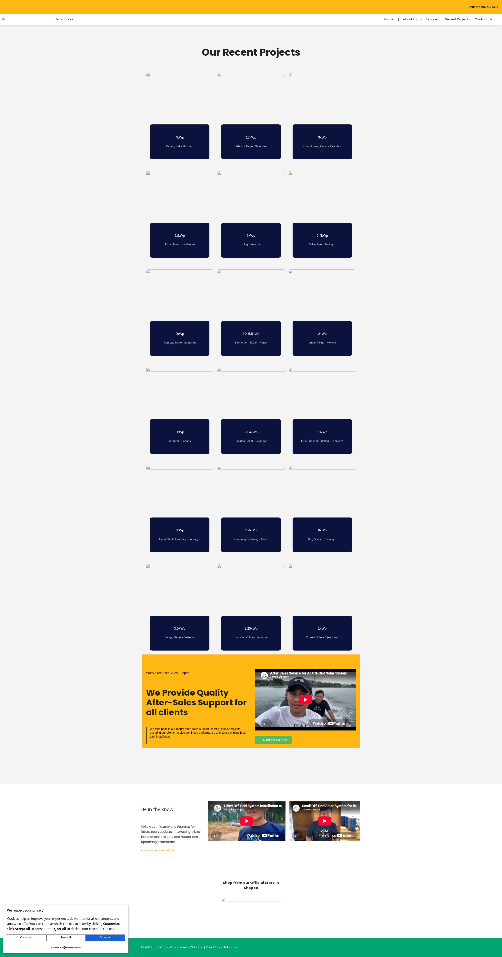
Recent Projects (457, 19)
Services (432, 19)
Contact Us (483, 19)
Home (388, 19)
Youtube (164, 826)
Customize (26, 937)
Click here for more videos (157, 850)
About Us (410, 19)
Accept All (105, 937)
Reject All (66, 937)
